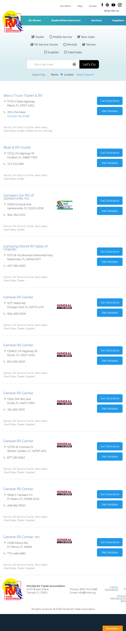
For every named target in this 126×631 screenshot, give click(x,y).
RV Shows (35, 20)
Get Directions (109, 100)
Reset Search (85, 74)
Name (54, 74)
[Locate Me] (74, 64)
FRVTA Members (111, 588)
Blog (80, 6)
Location (68, 74)
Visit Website (110, 111)
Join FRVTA (65, 6)
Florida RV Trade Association (12, 21)
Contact (93, 6)
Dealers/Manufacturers (66, 20)
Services (96, 20)
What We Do (111, 10)
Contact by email (18, 116)
